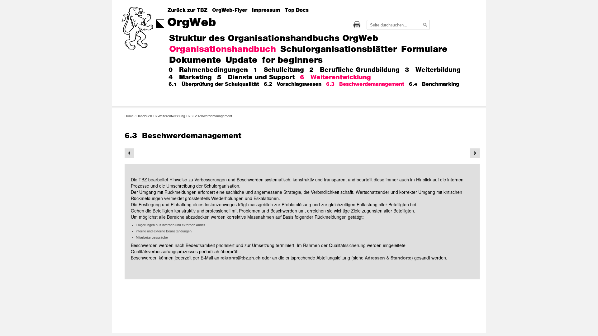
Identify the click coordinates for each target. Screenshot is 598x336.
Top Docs (297, 10)
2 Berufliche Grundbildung (354, 70)
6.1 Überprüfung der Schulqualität (213, 84)
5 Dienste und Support (256, 77)
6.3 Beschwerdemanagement (365, 84)
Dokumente (195, 60)
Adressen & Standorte (388, 257)
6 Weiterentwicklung (335, 77)
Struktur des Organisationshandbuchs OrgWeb (273, 39)
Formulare (424, 50)
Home (129, 115)
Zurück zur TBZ (187, 10)
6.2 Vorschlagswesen (292, 84)
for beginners (292, 60)
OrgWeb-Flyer (229, 10)
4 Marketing (190, 77)
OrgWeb (191, 23)
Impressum (266, 10)
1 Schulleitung (278, 70)
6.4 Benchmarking (434, 84)
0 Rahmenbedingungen (208, 70)
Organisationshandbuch (222, 50)
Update (241, 60)
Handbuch (144, 115)
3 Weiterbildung (433, 70)
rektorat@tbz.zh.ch (241, 257)
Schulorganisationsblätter (338, 50)
